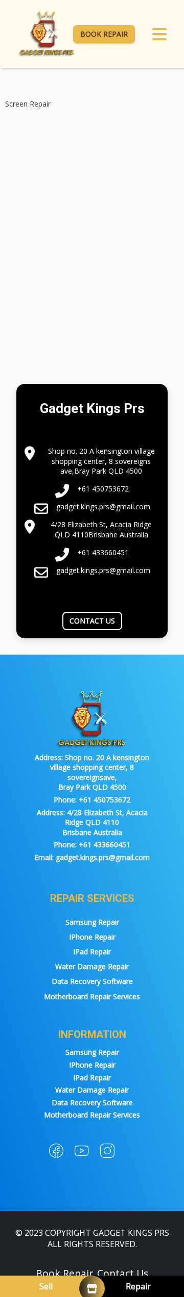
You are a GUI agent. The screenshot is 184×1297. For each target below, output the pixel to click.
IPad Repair (92, 951)
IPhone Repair (92, 937)
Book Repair (104, 34)
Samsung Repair (92, 922)
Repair (138, 1286)
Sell (46, 1286)
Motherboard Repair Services (92, 996)
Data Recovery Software (92, 981)
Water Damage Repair (92, 966)
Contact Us (92, 621)
